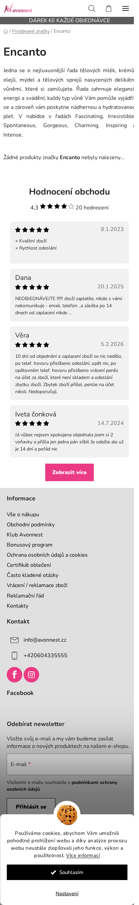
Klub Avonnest (25, 534)
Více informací (83, 855)
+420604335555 (45, 655)
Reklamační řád (25, 596)
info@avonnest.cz (45, 640)
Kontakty (17, 606)
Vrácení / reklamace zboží (37, 585)
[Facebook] (14, 674)
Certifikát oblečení (29, 565)
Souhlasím (71, 872)
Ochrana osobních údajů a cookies (47, 555)
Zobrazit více (69, 472)
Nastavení (67, 893)
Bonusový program (30, 545)
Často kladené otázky (32, 575)
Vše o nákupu (23, 514)
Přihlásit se (31, 807)
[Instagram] (31, 674)
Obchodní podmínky (31, 524)
